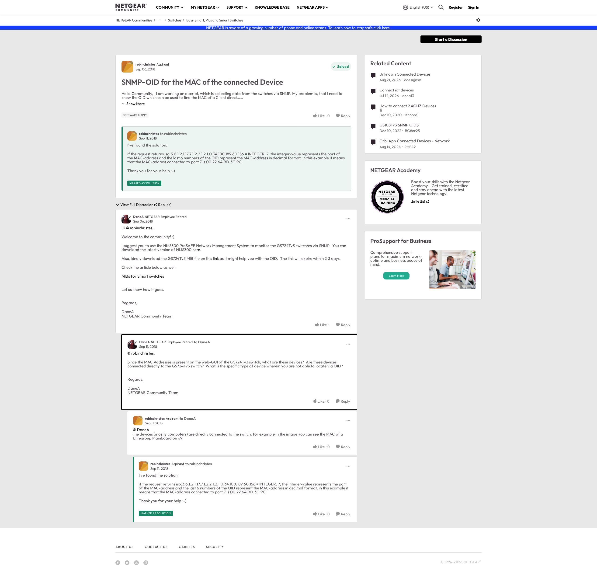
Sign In (473, 7)
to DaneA (202, 342)
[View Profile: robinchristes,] (132, 136)
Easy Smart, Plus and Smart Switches (214, 20)
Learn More (396, 275)
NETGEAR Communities (133, 20)
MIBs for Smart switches (142, 276)
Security (214, 547)
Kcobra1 (412, 115)
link (216, 258)
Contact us (156, 547)
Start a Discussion (451, 39)
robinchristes (145, 64)
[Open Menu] (478, 20)
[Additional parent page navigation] (160, 20)
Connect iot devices (396, 89)
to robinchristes (173, 134)
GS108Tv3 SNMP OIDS (399, 124)
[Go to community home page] (131, 7)
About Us (124, 547)
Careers (187, 547)
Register (456, 7)
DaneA (138, 216)
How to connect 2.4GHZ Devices (407, 105)
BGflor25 (412, 131)
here (196, 249)
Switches (174, 20)
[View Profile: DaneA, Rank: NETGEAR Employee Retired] (126, 218)
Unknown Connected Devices (404, 74)
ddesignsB (412, 80)
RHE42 (410, 147)
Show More (135, 103)
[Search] (441, 7)
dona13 (408, 96)
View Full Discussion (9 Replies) (145, 205)
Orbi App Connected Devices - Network (414, 140)
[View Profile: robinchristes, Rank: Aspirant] (127, 67)
